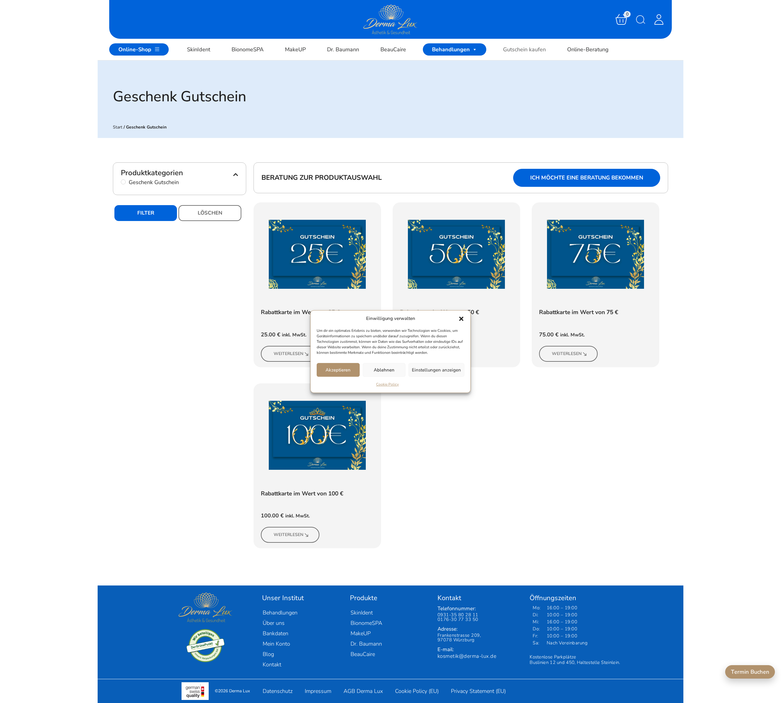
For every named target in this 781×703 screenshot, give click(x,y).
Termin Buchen (750, 672)
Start (117, 127)
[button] (461, 318)
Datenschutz (278, 691)
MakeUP (295, 49)
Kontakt (272, 664)
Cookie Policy (387, 384)
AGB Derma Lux (363, 691)
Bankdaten (275, 633)
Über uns (274, 623)
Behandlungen (451, 49)
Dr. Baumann (343, 49)
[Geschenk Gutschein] (123, 181)
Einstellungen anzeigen (436, 370)
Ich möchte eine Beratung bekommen (586, 177)
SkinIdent (198, 49)
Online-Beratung (588, 49)
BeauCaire (393, 49)
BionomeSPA (248, 49)
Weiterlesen (288, 354)
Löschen (210, 212)
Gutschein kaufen (524, 49)
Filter (145, 212)
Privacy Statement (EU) (478, 691)
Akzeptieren (338, 370)
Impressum (318, 691)
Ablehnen (384, 370)
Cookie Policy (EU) (417, 691)
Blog (268, 654)
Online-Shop (134, 49)
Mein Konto (276, 643)
